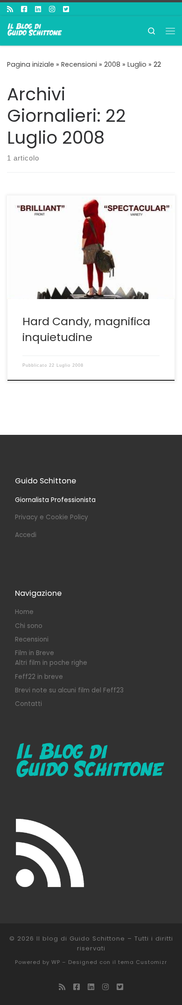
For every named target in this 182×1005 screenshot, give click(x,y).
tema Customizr (142, 962)
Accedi (25, 534)
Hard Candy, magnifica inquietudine (86, 329)
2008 (112, 64)
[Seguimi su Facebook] (24, 9)
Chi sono (28, 625)
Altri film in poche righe (51, 662)
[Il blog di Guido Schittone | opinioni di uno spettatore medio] (35, 29)
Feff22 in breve (39, 676)
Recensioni (79, 64)
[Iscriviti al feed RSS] (10, 9)
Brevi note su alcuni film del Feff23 (69, 690)
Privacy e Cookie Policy (51, 517)
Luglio (137, 64)
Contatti (28, 703)
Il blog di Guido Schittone (80, 938)
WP (55, 962)
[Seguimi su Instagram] (52, 9)
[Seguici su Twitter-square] (66, 9)
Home (24, 611)
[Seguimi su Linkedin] (38, 9)
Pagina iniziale (30, 64)
